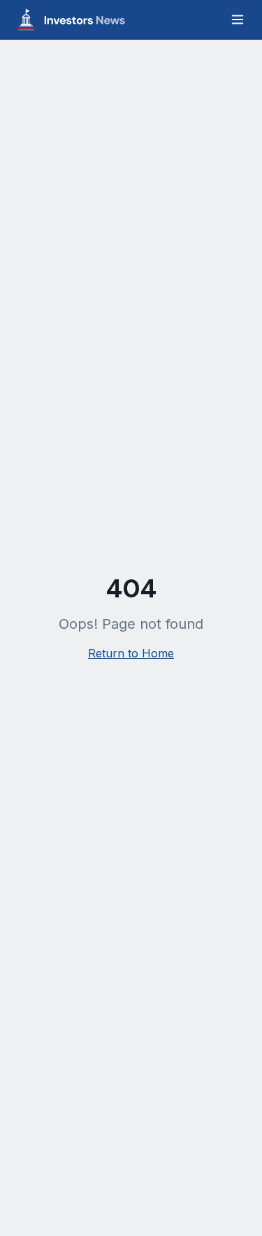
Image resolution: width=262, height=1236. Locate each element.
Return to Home (131, 653)
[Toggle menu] (237, 19)
